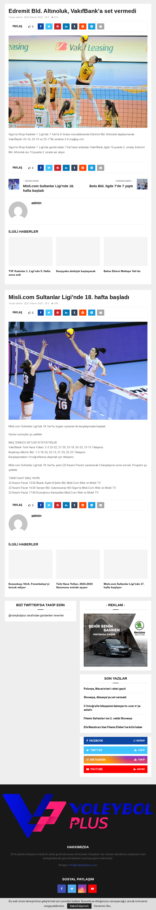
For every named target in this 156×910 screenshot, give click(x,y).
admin (19, 17)
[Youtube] (92, 889)
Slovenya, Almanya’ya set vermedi (105, 697)
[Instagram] (82, 889)
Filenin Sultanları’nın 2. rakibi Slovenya (108, 718)
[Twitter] (72, 889)
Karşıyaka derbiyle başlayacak (76, 271)
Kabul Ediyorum (79, 906)
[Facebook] (61, 889)
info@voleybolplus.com (83, 865)
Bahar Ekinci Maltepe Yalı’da (122, 271)
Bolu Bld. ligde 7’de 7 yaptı (111, 186)
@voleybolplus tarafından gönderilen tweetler (36, 615)
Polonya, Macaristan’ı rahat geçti (105, 688)
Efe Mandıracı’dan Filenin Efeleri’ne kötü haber (113, 727)
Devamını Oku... (103, 906)
